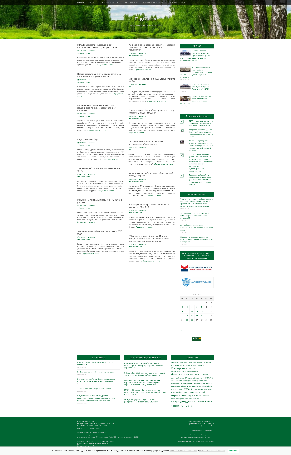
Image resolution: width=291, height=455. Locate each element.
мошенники (176, 383)
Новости (92, 51)
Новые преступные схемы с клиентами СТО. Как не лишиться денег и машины (99, 75)
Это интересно (98, 357)
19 (192, 315)
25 (187, 320)
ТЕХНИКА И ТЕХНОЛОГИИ (153, 2)
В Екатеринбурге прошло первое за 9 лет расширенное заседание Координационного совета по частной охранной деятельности (201, 145)
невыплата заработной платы (181, 386)
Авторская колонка (196, 194)
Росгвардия (178, 368)
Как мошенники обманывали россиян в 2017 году (99, 232)
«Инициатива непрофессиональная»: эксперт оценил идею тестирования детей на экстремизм (196, 239)
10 (182, 311)
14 (202, 311)
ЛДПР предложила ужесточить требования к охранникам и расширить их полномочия (201, 123)
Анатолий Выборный (193, 362)
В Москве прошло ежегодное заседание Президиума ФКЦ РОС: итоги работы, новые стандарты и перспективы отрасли (195, 55)
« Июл (182, 331)
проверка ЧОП (197, 399)
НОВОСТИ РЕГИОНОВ (110, 2)
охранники (204, 395)
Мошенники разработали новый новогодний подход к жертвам (150, 174)
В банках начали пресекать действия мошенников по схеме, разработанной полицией (96, 108)
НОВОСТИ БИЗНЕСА (130, 2)
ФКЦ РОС (192, 369)
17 (182, 315)
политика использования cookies (183, 451)
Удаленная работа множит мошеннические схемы (98, 169)
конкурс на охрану (191, 381)
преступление (181, 399)
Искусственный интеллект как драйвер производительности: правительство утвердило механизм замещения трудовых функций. (96, 398)
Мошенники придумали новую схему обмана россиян (99, 201)
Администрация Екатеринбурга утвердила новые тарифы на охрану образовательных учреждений (143, 365)
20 (197, 315)
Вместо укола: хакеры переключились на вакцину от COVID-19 (148, 205)
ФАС (187, 369)
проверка (189, 399)
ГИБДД (208, 362)
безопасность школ (198, 374)
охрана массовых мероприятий (202, 389)
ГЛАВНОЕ (81, 2)
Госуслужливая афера (88, 139)
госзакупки (207, 377)
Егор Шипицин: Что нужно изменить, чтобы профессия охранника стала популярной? (194, 215)
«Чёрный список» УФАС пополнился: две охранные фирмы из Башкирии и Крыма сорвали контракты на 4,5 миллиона (142, 382)
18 (187, 315)
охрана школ (179, 395)
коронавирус (203, 380)
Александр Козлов (177, 362)
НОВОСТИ (93, 2)
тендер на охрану (195, 401)
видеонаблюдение (194, 378)
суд (186, 401)
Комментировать (85, 53)
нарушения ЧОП (204, 383)
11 (187, 311)
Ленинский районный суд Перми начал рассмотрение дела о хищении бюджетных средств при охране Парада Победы (200, 180)
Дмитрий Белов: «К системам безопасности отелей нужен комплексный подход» (196, 227)
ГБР (204, 362)
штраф (189, 406)
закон (173, 381)
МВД (195, 365)
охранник (193, 395)
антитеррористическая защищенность (184, 371)
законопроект (180, 380)
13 (197, 311)
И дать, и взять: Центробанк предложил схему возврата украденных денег (151, 111)
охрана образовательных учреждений (188, 392)
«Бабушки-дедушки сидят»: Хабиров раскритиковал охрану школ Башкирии (141, 400)
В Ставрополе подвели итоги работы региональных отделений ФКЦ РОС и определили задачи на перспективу (196, 72)
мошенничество (189, 383)
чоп (182, 405)
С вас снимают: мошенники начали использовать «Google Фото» (145, 143)
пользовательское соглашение (212, 451)
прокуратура (177, 401)
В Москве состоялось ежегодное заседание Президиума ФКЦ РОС (200, 86)
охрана (188, 389)
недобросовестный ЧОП (199, 386)
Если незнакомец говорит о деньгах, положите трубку (151, 80)
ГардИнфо (145, 18)
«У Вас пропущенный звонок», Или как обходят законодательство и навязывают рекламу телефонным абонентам (148, 238)
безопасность (179, 374)
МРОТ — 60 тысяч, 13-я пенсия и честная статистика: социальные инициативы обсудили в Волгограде (145, 392)
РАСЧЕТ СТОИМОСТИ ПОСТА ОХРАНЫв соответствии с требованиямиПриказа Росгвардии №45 (196, 255)
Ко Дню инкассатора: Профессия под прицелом (96, 372)
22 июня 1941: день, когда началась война (94, 388)
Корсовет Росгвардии (186, 365)
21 (202, 315)
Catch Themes (209, 441)
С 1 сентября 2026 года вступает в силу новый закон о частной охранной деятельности (144, 374)
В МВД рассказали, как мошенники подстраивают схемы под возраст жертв (97, 46)
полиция (174, 399)
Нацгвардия (200, 365)
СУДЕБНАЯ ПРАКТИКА (176, 2)
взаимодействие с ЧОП (179, 378)
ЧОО (197, 369)
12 (192, 311)
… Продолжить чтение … (105, 65)
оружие (180, 389)
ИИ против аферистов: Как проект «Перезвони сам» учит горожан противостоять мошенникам (151, 47)
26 (192, 320)
